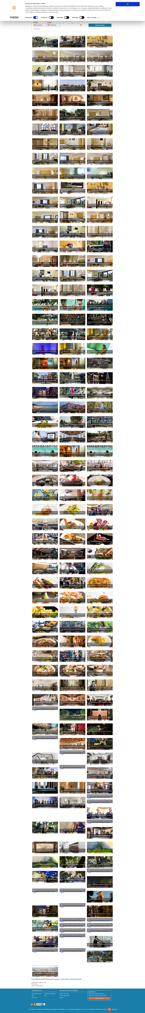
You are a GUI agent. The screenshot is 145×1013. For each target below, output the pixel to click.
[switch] (51, 17)
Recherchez (100, 25)
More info (114, 1009)
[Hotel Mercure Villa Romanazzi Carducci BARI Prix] (45, 42)
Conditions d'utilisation (49, 993)
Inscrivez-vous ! (99, 998)
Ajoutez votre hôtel (64, 993)
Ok (109, 1009)
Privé (45, 995)
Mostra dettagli (91, 17)
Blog (33, 995)
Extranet (61, 997)
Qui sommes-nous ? (36, 993)
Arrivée (35, 22)
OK (128, 4)
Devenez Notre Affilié (64, 995)
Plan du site (34, 997)
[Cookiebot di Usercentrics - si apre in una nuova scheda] (14, 17)
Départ (49, 22)
